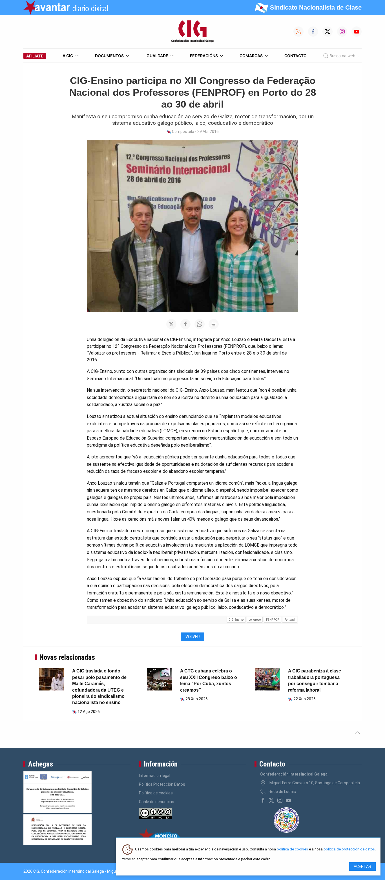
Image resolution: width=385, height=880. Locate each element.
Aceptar (362, 866)
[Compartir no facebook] (185, 324)
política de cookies (292, 849)
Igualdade (156, 55)
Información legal (154, 775)
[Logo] (192, 31)
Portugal (289, 619)
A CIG (68, 55)
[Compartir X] (171, 324)
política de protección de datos (349, 849)
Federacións (204, 55)
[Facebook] (263, 800)
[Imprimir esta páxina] (214, 324)
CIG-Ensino (236, 619)
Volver (192, 636)
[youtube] (288, 800)
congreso (255, 619)
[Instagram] (280, 800)
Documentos (109, 55)
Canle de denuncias (156, 801)
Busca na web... (344, 55)
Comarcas (251, 55)
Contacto (295, 55)
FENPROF (272, 619)
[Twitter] (271, 800)
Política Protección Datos (162, 784)
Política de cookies (156, 793)
